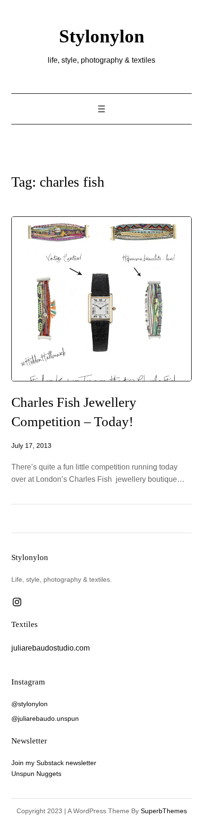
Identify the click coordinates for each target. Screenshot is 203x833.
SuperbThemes (164, 811)
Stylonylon (101, 36)
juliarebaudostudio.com (50, 647)
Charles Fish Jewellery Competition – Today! (73, 412)
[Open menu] (101, 109)
